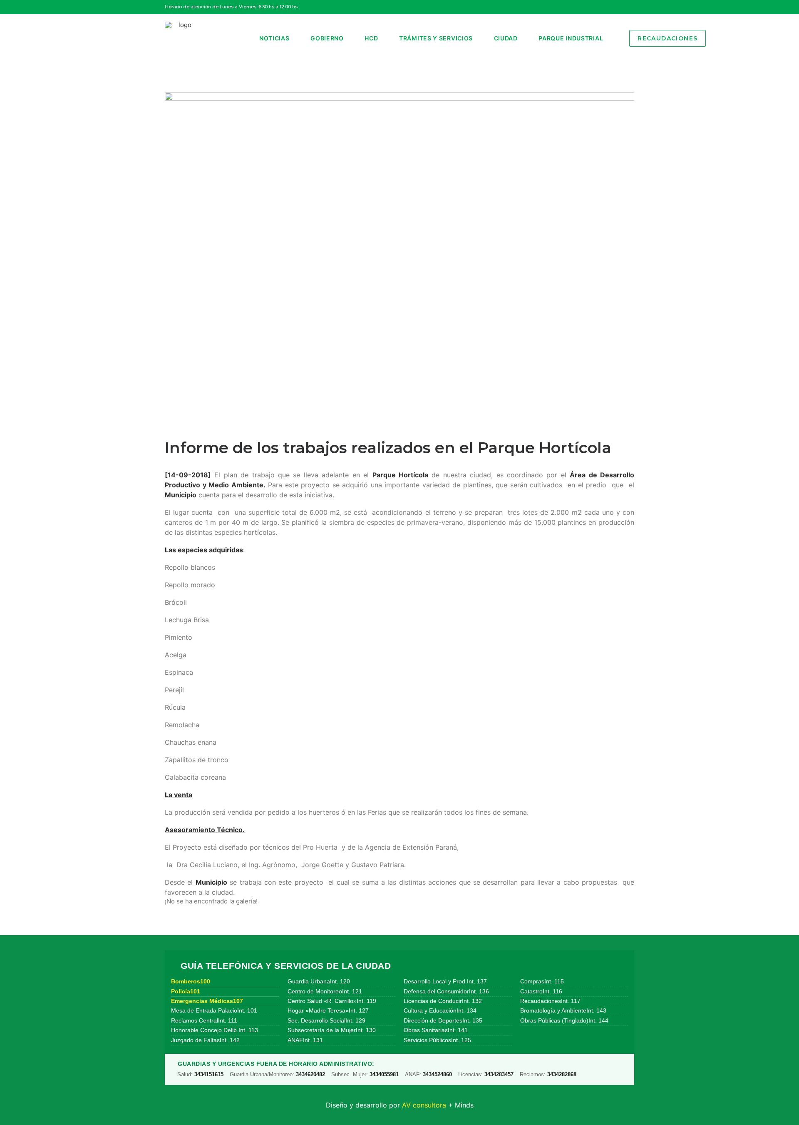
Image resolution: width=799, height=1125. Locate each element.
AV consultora (424, 1105)
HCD (371, 38)
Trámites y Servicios (436, 38)
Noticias (274, 38)
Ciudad (506, 38)
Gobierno (327, 38)
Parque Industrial (570, 38)
